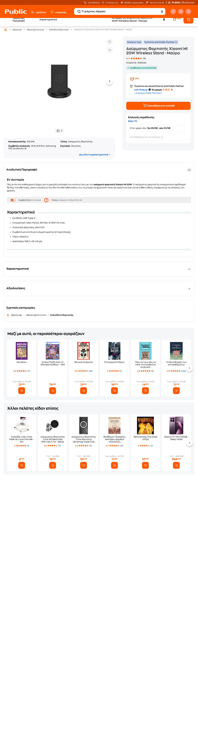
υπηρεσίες (61, 12)
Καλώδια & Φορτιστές (59, 30)
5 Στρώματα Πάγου (114, 362)
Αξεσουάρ (17, 30)
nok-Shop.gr (141, 90)
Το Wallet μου (111, 3)
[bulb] (51, 12)
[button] (182, 2)
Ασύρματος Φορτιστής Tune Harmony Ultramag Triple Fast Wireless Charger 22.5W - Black (83, 439)
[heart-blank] (173, 11)
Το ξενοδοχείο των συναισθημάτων (176, 363)
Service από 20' (156, 3)
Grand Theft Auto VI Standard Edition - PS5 (53, 363)
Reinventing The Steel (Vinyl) (145, 438)
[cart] (188, 11)
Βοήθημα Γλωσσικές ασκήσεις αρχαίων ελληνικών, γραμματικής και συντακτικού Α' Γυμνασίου (114, 439)
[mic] (162, 11)
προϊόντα (41, 12)
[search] (79, 11)
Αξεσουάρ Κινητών (35, 30)
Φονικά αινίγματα (83, 362)
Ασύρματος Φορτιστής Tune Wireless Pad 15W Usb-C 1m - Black (53, 439)
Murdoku (22, 362)
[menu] (32, 12)
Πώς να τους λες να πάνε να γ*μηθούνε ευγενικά (145, 364)
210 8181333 (94, 3)
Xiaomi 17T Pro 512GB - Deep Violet (176, 438)
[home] (16, 11)
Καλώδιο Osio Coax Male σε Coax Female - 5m (21, 439)
